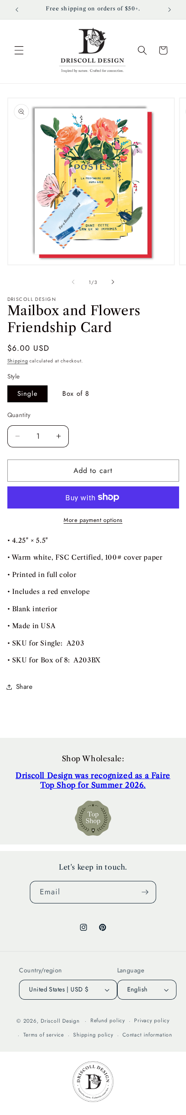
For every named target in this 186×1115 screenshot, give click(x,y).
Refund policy (107, 1020)
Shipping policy (93, 1035)
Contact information (147, 1035)
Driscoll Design (60, 1021)
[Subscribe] (145, 892)
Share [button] (24, 686)
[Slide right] (112, 282)
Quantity (19, 415)
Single (27, 393)
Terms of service (43, 1035)
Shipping (17, 360)
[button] (19, 50)
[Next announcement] (169, 9)
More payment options (93, 520)
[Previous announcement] (16, 9)
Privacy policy (152, 1020)
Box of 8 (75, 393)
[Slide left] (73, 282)
